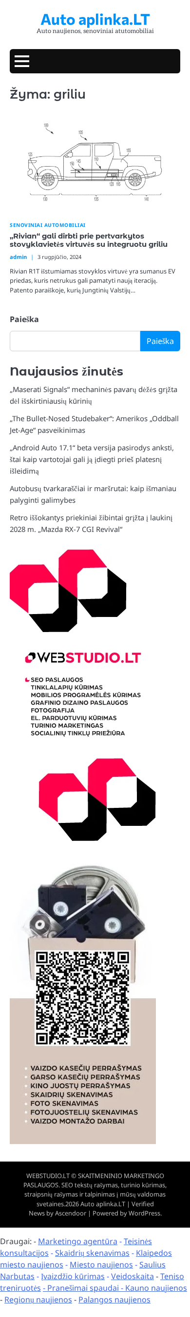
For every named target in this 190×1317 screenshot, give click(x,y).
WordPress (144, 1213)
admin (18, 256)
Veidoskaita (132, 1276)
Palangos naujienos (114, 1299)
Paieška (24, 319)
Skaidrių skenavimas (92, 1253)
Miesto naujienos (101, 1264)
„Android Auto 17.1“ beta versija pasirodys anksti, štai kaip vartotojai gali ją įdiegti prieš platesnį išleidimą (92, 459)
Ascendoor (70, 1213)
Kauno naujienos (156, 1288)
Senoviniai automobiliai (48, 225)
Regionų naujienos (38, 1299)
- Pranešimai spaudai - (84, 1288)
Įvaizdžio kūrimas (73, 1276)
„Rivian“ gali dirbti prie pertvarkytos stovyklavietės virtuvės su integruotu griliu (89, 240)
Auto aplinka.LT (95, 18)
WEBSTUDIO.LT (48, 1175)
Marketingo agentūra (77, 1241)
